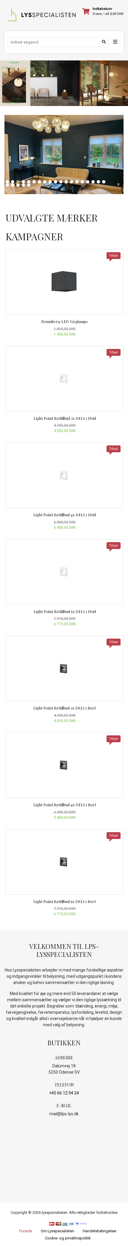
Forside (25, 1231)
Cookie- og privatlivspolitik (68, 1238)
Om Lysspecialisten (57, 1231)
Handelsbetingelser (99, 1231)
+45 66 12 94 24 (64, 1093)
